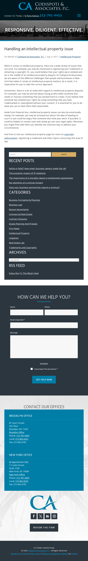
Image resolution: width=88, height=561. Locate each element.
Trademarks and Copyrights (23, 247)
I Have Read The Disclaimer (46, 369)
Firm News (14, 228)
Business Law (15, 204)
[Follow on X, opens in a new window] (41, 516)
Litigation (14, 238)
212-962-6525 (21, 439)
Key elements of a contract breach (26, 182)
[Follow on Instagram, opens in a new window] (54, 516)
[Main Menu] (79, 15)
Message (14, 332)
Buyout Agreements (19, 209)
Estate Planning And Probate (23, 223)
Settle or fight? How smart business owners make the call (37, 168)
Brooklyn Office (16, 432)
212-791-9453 (51, 15)
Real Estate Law (16, 242)
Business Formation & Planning (24, 200)
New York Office (17, 474)
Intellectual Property (70, 56)
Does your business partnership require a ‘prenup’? (34, 187)
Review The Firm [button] (44, 527)
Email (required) (17, 320)
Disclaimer (44, 363)
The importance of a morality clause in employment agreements (41, 178)
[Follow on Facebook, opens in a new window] (34, 516)
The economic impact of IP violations (27, 173)
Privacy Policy (35, 554)
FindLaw (74, 554)
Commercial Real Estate (20, 214)
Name (12, 307)
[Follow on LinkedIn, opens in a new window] (47, 516)
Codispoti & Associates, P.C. (30, 56)
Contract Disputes (18, 219)
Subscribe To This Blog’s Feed (23, 273)
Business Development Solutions (55, 554)
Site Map (24, 554)
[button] (85, 544)
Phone (47, 307)
